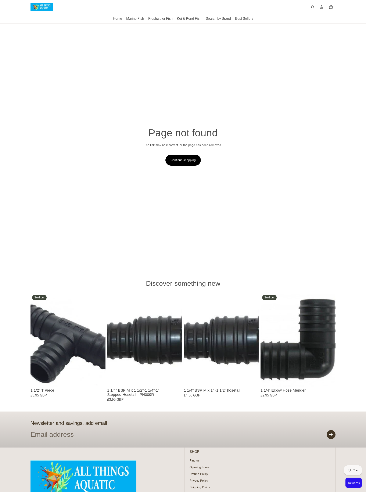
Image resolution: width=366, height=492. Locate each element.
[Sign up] (331, 434)
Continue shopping (183, 160)
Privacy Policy (199, 480)
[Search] (312, 7)
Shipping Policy (200, 487)
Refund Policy (199, 473)
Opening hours (199, 467)
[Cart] (331, 7)
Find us (195, 460)
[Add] (175, 380)
